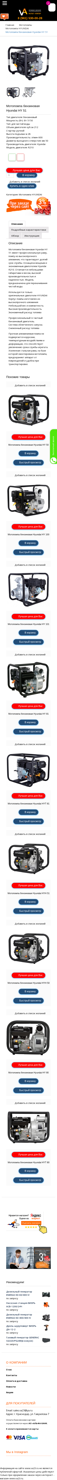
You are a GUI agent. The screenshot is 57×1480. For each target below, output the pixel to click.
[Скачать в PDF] (20, 157)
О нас (9, 1369)
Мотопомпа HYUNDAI (17, 28)
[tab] (17, 224)
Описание (17, 223)
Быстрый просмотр (30, 462)
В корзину (28, 175)
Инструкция (31, 235)
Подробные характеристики (28, 229)
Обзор (15, 235)
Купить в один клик (22, 185)
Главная (9, 24)
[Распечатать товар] (12, 157)
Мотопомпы (25, 24)
